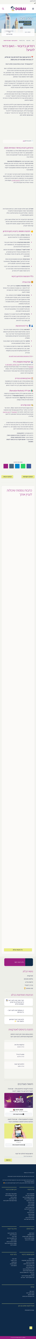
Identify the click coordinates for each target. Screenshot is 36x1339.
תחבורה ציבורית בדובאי (12, 1241)
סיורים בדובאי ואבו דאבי (29, 1219)
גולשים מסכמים (28, 979)
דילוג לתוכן (33, 1)
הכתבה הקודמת (28, 477)
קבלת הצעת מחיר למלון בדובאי (10, 1200)
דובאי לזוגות (31, 1233)
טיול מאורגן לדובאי (30, 1265)
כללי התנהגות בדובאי (12, 1233)
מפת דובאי (14, 1236)
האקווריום (9, 364)
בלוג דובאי (28, 40)
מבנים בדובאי (31, 1214)
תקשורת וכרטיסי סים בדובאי (11, 1243)
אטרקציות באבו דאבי (29, 1195)
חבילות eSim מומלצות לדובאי (27, 1276)
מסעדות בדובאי (31, 1205)
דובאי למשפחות (31, 1234)
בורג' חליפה (16, 364)
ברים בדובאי (31, 1211)
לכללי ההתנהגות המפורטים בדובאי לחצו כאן (20, 356)
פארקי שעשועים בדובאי (29, 1199)
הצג (24, 141)
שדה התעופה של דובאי (12, 1238)
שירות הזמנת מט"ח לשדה (28, 1264)
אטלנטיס (14, 412)
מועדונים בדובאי (30, 1212)
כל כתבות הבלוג (18, 950)
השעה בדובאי (14, 1240)
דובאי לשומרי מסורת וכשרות (28, 1236)
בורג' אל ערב (6, 412)
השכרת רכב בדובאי (30, 1262)
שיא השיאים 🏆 (28, 988)
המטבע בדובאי (13, 1245)
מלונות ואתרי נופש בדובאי (11, 1194)
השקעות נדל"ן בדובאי (29, 1240)
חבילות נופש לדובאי (30, 1267)
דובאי (33, 40)
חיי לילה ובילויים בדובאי (29, 1209)
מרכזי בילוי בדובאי (30, 1200)
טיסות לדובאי (31, 1259)
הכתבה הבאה (7, 477)
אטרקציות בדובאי (30, 1194)
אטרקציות (30, 976)
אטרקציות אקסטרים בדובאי (28, 1197)
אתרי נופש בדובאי (13, 1199)
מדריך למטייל (22, 40)
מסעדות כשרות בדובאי (29, 1238)
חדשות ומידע (29, 982)
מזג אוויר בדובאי (13, 1234)
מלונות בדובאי (13, 1197)
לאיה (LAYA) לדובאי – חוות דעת (27, 1277)
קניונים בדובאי (31, 1202)
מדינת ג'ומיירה (16, 180)
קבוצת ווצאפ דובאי (30, 1293)
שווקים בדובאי (31, 1204)
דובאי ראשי (32, 1291)
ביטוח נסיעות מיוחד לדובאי (28, 1270)
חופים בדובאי (31, 1216)
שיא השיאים (14, 1262)
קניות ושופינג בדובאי (30, 1207)
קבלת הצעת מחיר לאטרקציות (28, 1260)
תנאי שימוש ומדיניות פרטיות (28, 1296)
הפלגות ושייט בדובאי (30, 1217)
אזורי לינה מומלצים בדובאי (11, 1195)
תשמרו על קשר (31, 1294)
